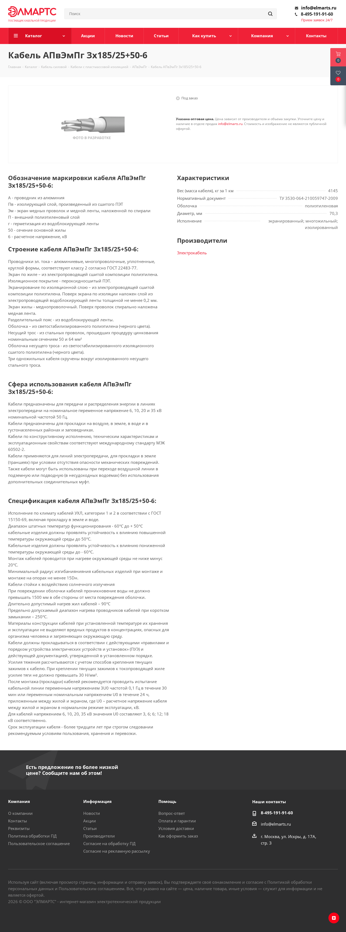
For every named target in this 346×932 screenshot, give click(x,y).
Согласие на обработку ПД (109, 843)
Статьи (90, 828)
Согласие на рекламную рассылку (116, 851)
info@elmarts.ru (319, 8)
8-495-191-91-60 (317, 14)
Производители (99, 836)
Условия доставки (176, 828)
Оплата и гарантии (177, 820)
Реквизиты (19, 828)
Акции (89, 820)
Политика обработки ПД (32, 836)
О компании (20, 813)
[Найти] (270, 13)
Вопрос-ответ (171, 813)
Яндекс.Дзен (333, 918)
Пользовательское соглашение (39, 843)
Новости (91, 813)
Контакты (17, 820)
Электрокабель (192, 252)
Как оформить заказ (178, 836)
